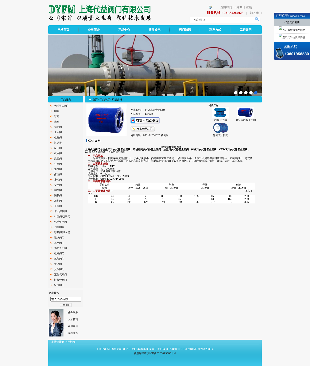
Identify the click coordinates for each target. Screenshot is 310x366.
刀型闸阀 (59, 227)
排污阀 (58, 179)
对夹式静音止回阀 (246, 119)
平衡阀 (58, 206)
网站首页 (63, 29)
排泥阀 (58, 174)
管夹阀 (58, 263)
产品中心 (124, 29)
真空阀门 (59, 242)
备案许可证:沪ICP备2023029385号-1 (155, 353)
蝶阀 (56, 121)
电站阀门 (59, 253)
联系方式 (215, 29)
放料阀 (58, 200)
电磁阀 (58, 137)
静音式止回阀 (220, 135)
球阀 (56, 116)
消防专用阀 (60, 248)
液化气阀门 (60, 274)
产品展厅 (105, 99)
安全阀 (58, 184)
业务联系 (73, 312)
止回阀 (58, 132)
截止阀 (58, 126)
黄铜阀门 (59, 269)
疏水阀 (58, 153)
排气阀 (58, 169)
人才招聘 (73, 319)
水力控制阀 (60, 211)
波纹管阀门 (60, 279)
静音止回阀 (220, 119)
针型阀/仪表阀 (62, 216)
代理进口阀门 (61, 105)
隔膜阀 (58, 195)
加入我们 (256, 13)
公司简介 (94, 29)
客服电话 (73, 326)
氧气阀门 (59, 258)
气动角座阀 (60, 221)
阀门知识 (185, 29)
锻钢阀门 (59, 237)
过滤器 (58, 142)
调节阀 (58, 190)
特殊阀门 (59, 285)
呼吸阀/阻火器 (62, 232)
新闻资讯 (154, 29)
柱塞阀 (58, 163)
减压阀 (58, 148)
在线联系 (73, 333)
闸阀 (56, 111)
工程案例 (246, 29)
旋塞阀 (58, 158)
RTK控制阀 (68, 341)
